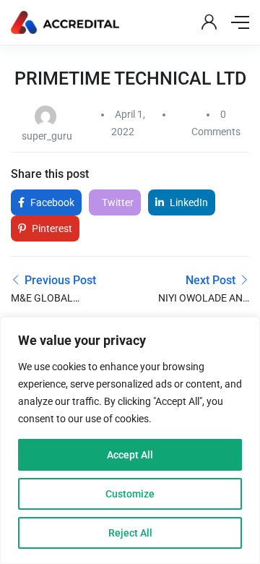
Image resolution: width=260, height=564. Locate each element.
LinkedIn (188, 202)
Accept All (130, 455)
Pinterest (51, 228)
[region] (130, 440)
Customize (130, 494)
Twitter (117, 202)
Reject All (130, 533)
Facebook (51, 202)
